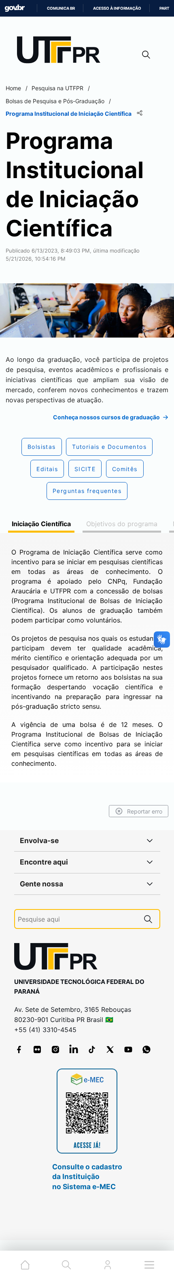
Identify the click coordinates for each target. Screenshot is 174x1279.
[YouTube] (128, 1049)
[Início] (61, 51)
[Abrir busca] (146, 54)
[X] (110, 1049)
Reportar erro (144, 811)
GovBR (14, 8)
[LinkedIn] (74, 1049)
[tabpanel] (87, 657)
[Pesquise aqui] (148, 919)
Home (13, 88)
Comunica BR (61, 8)
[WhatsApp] (146, 1049)
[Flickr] (37, 1049)
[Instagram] (55, 1049)
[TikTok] (92, 1049)
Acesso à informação (117, 8)
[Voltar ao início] (58, 958)
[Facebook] (19, 1049)
